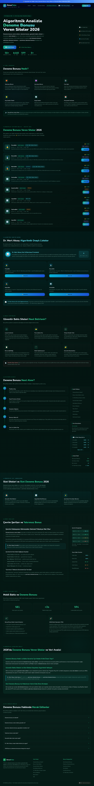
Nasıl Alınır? (75, 408)
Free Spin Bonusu (67, 770)
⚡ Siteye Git (25, 275)
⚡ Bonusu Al (85, 149)
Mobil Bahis (75, 414)
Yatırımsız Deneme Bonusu (68, 764)
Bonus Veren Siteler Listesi (78, 395)
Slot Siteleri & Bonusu (51, 5)
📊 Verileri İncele (9, 47)
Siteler (34, 5)
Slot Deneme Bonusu (67, 762)
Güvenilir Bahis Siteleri (77, 400)
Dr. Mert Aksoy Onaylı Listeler (79, 397)
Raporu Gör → (81, 449)
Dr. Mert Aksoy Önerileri (68, 772)
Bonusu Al (86, 192)
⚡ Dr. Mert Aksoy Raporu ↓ (25, 47)
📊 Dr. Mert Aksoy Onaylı (64, 5)
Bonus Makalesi (76, 406)
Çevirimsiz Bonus (67, 766)
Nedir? (29, 5)
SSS (73, 5)
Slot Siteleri (65, 768)
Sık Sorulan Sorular (76, 417)
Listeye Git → (86, 5)
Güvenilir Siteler (41, 5)
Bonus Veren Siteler (37, 764)
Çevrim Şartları (76, 411)
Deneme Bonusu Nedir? (78, 392)
